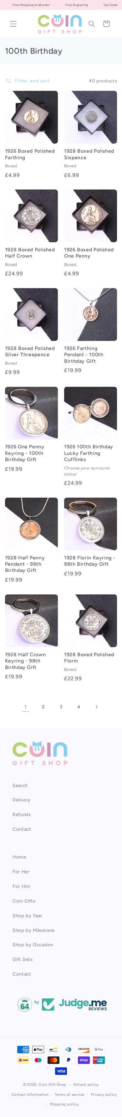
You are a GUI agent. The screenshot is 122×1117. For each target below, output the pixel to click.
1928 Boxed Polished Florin (89, 658)
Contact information (30, 1094)
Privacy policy (104, 1094)
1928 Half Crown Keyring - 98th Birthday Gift (25, 661)
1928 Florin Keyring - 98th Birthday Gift (89, 561)
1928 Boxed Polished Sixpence (89, 154)
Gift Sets (23, 959)
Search (20, 785)
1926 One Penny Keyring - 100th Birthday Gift (24, 453)
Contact (22, 829)
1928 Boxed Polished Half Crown (30, 253)
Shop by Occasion (33, 944)
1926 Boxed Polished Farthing (30, 154)
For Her (21, 871)
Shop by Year (28, 915)
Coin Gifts (24, 901)
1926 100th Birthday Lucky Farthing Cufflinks (88, 453)
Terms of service (69, 1094)
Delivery (22, 800)
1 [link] (25, 707)
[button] (13, 24)
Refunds (22, 814)
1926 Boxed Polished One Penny (89, 253)
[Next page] (96, 707)
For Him (21, 886)
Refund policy (86, 1084)
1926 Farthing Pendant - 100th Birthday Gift (83, 354)
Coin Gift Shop (52, 1084)
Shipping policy (64, 1104)
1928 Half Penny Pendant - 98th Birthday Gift (25, 564)
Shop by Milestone (34, 930)
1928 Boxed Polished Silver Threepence (30, 351)
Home (19, 857)
